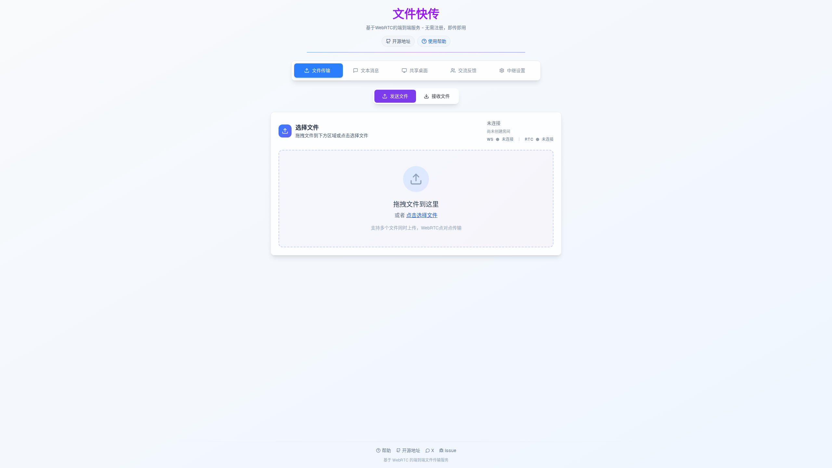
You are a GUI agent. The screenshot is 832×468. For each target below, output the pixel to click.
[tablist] (416, 70)
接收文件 (441, 96)
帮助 (386, 450)
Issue (450, 450)
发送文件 (399, 96)
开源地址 (411, 450)
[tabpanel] (416, 171)
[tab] (318, 70)
